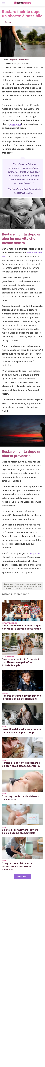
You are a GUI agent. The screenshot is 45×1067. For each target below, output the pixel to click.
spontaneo (15, 124)
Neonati (5, 727)
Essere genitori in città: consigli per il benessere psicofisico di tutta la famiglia (20, 662)
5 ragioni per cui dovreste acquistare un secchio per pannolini (17, 866)
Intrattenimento (9, 623)
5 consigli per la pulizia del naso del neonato (20, 798)
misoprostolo (34, 553)
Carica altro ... (22, 876)
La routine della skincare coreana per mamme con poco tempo (21, 731)
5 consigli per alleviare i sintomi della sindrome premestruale (20, 831)
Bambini (5, 693)
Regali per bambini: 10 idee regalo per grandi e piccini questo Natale (22, 627)
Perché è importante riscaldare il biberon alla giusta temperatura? (21, 764)
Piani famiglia (8, 656)
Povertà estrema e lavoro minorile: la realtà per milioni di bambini (22, 697)
